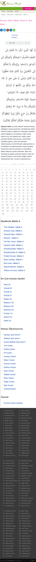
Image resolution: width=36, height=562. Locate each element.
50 (32, 184)
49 (27, 184)
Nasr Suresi (9, 371)
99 (2, 205)
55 (19, 187)
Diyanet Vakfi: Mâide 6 (13, 245)
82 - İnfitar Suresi (8, 523)
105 (31, 205)
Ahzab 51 (8, 292)
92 (6, 202)
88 (23, 199)
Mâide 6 (25, 14)
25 (27, 175)
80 (23, 196)
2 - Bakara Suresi (8, 413)
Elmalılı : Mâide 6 (11, 238)
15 (19, 172)
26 (32, 175)
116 (17, 210)
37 (11, 181)
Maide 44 (8, 299)
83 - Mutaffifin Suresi (9, 526)
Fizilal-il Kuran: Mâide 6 (14, 256)
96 (23, 202)
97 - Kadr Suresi (24, 513)
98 (32, 202)
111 (27, 208)
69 (11, 193)
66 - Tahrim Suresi (24, 480)
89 (27, 199)
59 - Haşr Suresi (24, 463)
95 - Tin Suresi (7, 556)
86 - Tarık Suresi (8, 533)
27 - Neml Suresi (24, 428)
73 (27, 193)
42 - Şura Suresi (8, 468)
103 (22, 205)
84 (6, 199)
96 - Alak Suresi (23, 511)
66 (32, 190)
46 (15, 184)
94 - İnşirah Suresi (8, 553)
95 (19, 202)
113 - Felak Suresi (24, 553)
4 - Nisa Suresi (7, 418)
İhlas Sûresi (9, 378)
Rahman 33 (9, 310)
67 (2, 193)
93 (11, 202)
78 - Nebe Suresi (8, 513)
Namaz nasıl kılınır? (12, 335)
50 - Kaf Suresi (7, 488)
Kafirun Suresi (10, 367)
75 (2, 196)
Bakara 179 (9, 303)
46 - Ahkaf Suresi (8, 478)
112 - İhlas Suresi (24, 551)
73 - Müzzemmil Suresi (26, 498)
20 (6, 175)
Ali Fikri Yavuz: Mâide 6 (14, 241)
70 (15, 193)
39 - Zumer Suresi (8, 460)
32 (23, 178)
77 (11, 196)
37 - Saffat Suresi (24, 453)
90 (32, 199)
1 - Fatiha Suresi (8, 410)
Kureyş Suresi (10, 356)
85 (11, 199)
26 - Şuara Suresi (24, 425)
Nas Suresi (8, 385)
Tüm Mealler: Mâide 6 (13, 227)
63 (19, 190)
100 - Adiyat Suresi (24, 521)
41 (27, 181)
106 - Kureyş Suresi (25, 536)
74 (32, 193)
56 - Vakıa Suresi (8, 503)
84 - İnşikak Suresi (8, 528)
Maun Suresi (9, 360)
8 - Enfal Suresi (7, 428)
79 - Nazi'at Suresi (8, 516)
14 (15, 172)
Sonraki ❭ (14, 37)
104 (27, 205)
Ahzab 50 (8, 288)
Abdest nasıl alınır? (12, 338)
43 (2, 184)
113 (3, 210)
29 (11, 178)
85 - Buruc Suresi (8, 531)
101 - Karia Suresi (24, 523)
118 (27, 210)
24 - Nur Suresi (23, 420)
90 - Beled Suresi (8, 543)
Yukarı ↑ (33, 560)
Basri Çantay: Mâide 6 (13, 259)
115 (12, 210)
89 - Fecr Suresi (8, 541)
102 (17, 205)
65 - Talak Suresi (24, 478)
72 (23, 193)
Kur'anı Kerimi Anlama (13, 403)
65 (27, 190)
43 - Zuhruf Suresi (8, 470)
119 (32, 210)
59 (2, 190)
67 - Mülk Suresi (24, 483)
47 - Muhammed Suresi (10, 480)
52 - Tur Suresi (7, 493)
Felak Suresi (9, 382)
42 (32, 181)
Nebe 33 (7, 321)
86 (15, 199)
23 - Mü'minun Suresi (25, 418)
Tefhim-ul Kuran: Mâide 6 (14, 270)
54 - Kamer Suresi (8, 498)
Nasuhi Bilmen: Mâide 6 (14, 267)
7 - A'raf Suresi (7, 425)
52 (6, 187)
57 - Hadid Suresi (8, 505)
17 (27, 172)
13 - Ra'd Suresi (8, 440)
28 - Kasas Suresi (24, 430)
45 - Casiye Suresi (8, 475)
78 (15, 196)
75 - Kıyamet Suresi (25, 503)
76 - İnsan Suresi (24, 505)
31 (19, 178)
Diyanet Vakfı (10, 14)
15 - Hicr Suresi (8, 445)
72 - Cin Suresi (23, 495)
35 (2, 181)
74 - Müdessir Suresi (25, 500)
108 (13, 208)
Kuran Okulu (28, 8)
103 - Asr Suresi (24, 528)
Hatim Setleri (10, 11)
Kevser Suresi (10, 364)
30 (15, 178)
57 (27, 187)
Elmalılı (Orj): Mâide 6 (13, 231)
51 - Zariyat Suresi (8, 491)
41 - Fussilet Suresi (9, 466)
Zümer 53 (8, 317)
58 (32, 187)
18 (32, 172)
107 (8, 208)
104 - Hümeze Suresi (25, 531)
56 (23, 187)
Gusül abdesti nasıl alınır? (15, 342)
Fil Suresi (8, 353)
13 (11, 172)
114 (8, 210)
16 (23, 172)
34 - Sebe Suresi (24, 445)
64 (23, 190)
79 (19, 196)
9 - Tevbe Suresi (8, 430)
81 (27, 196)
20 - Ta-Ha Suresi (24, 410)
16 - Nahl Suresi (8, 448)
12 (6, 172)
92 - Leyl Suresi (8, 548)
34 (32, 178)
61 (11, 190)
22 (15, 175)
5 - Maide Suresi (8, 420)
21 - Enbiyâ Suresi (24, 413)
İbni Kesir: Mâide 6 (12, 263)
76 (6, 196)
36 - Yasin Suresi (24, 450)
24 (23, 175)
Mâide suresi (18, 14)
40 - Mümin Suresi (8, 463)
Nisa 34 (7, 284)
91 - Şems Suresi (8, 546)
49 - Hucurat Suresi (9, 485)
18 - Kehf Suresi (8, 453)
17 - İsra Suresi (7, 450)
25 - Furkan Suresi (24, 423)
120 (3, 213)
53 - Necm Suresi (8, 495)
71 (19, 193)
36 (6, 181)
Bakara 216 (9, 306)
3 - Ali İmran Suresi (9, 415)
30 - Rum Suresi (24, 435)
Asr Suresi (8, 346)
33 (27, 178)
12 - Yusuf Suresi (8, 438)
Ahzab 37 (8, 295)
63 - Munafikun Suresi (25, 473)
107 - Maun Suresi (24, 538)
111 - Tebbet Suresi (25, 548)
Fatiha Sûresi (9, 349)
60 (6, 190)
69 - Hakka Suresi (24, 488)
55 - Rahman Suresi (9, 500)
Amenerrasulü (10, 389)
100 (7, 205)
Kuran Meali (10, 560)
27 (2, 178)
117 (22, 210)
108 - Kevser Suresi (25, 541)
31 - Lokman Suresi (25, 438)
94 (15, 202)
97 (27, 202)
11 (2, 172)
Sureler (3, 11)
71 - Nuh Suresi (23, 493)
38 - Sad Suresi (23, 455)
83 (2, 199)
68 (6, 193)
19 (2, 175)
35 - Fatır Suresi (24, 448)
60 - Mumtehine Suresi (26, 466)
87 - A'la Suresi (7, 536)
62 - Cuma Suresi (24, 470)
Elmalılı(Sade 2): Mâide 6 (14, 252)
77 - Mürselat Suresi (9, 511)
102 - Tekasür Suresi (25, 526)
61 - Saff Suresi (23, 468)
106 (3, 208)
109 (18, 208)
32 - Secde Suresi (24, 440)
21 (11, 175)
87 (19, 199)
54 (15, 187)
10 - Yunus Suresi (8, 433)
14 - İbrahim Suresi (9, 443)
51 (2, 187)
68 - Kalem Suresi (24, 485)
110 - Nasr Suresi (24, 546)
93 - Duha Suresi (8, 551)
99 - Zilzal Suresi (24, 518)
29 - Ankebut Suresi (25, 433)
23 (19, 175)
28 (6, 178)
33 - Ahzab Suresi (24, 443)
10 (34, 169)
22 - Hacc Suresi (24, 415)
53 (11, 187)
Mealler (16, 11)
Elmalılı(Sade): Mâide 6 (14, 249)
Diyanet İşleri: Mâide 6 (13, 234)
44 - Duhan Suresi (8, 473)
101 (12, 205)
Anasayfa (3, 14)
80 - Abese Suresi (8, 518)
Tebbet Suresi (9, 374)
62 (15, 190)
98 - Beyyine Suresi (25, 516)
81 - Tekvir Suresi (8, 521)
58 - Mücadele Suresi (25, 460)
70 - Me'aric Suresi (24, 491)
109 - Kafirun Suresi (25, 543)
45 (11, 184)
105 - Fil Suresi (23, 533)
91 (2, 202)
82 (32, 196)
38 (15, 181)
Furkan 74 (8, 313)
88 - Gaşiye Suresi (8, 538)
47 (19, 184)
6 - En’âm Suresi (8, 423)
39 (19, 181)
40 (23, 181)
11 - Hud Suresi (8, 435)
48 (23, 184)
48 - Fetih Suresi (8, 483)
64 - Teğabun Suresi (25, 475)
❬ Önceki (14, 35)
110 (22, 208)
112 (32, 208)
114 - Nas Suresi (24, 556)
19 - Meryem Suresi (9, 455)
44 (6, 184)
